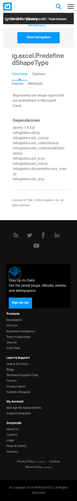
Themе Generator (35, 18)
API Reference (37, 25)
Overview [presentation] (19, 74)
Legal (10, 440)
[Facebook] (43, 235)
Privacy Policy (26, 461)
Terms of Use (33, 466)
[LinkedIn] (57, 235)
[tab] (22, 75)
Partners (12, 451)
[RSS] (16, 235)
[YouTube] (36, 245)
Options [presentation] (38, 74)
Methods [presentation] (35, 84)
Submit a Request (18, 391)
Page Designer (58, 18)
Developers (14, 319)
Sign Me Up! (20, 303)
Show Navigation (39, 38)
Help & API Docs (17, 363)
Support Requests (18, 413)
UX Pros (11, 325)
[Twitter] (29, 235)
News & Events (16, 445)
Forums (11, 380)
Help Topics (18, 25)
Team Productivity (18, 336)
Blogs (10, 369)
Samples (17, 18)
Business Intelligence (20, 331)
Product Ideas (15, 386)
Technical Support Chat (22, 374)
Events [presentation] (17, 84)
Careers (11, 434)
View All (11, 342)
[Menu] (70, 6)
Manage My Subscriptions (23, 407)
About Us (12, 428)
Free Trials (13, 347)
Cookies (54, 461)
